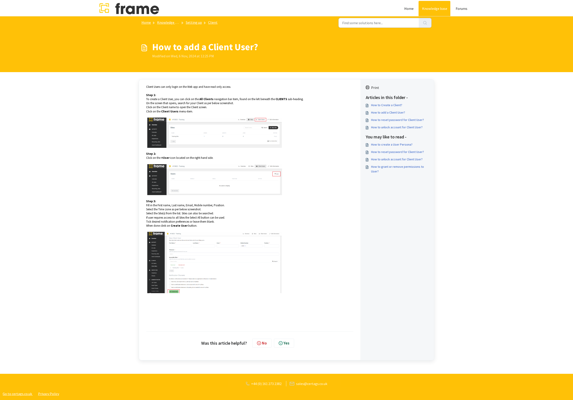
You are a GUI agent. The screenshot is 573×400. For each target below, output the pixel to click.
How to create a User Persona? (392, 144)
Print (375, 87)
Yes (286, 343)
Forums (461, 8)
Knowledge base (434, 8)
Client (213, 22)
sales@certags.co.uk (311, 383)
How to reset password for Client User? (397, 120)
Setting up (194, 22)
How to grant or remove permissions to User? (397, 169)
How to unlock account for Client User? (397, 127)
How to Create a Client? (386, 105)
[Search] (425, 23)
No (264, 343)
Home (409, 8)
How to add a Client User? (388, 112)
